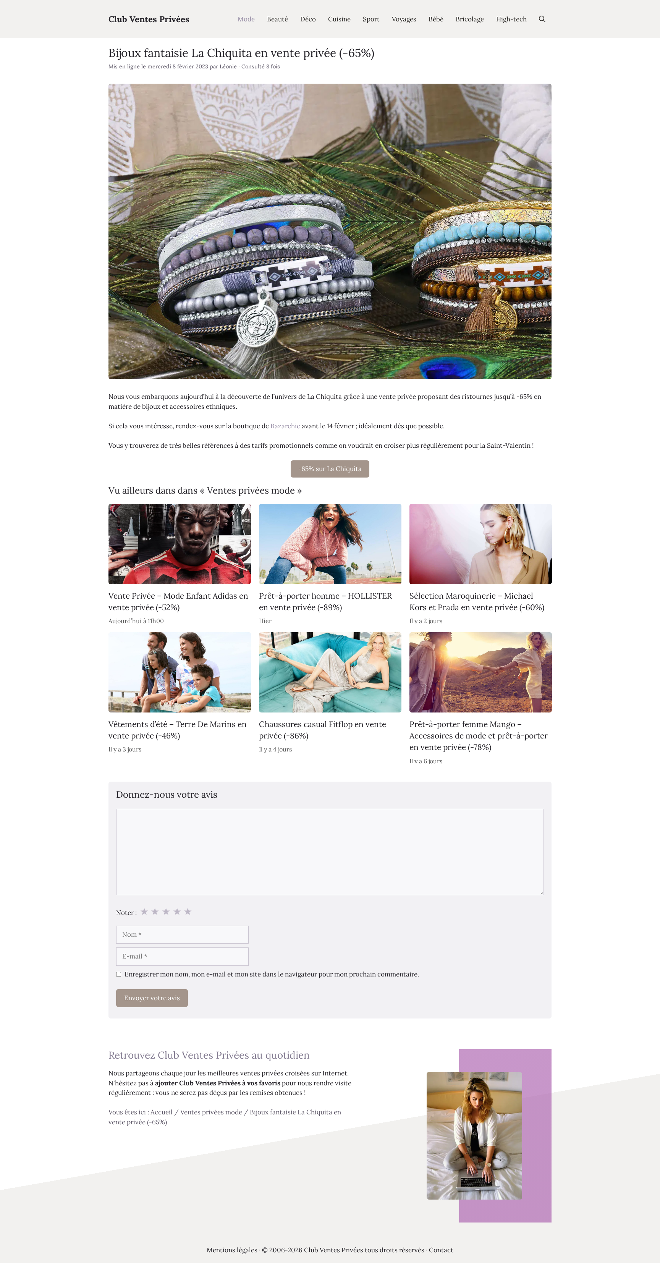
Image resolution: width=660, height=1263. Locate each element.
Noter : (126, 912)
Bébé (436, 19)
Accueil (161, 1112)
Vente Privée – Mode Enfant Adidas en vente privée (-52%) (178, 601)
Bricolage (470, 19)
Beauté (277, 19)
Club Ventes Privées (148, 19)
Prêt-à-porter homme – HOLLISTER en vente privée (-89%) (325, 601)
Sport (371, 19)
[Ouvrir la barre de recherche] (542, 19)
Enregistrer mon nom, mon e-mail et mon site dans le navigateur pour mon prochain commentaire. (272, 974)
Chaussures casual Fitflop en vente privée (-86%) (322, 729)
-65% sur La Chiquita (330, 469)
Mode (246, 19)
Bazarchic (285, 426)
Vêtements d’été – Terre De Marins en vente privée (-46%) (177, 729)
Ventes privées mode (211, 1112)
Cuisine (339, 19)
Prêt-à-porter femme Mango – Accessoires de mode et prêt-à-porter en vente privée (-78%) (478, 735)
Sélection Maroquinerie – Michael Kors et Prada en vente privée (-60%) (476, 601)
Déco (308, 19)
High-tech (511, 19)
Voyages (404, 19)
